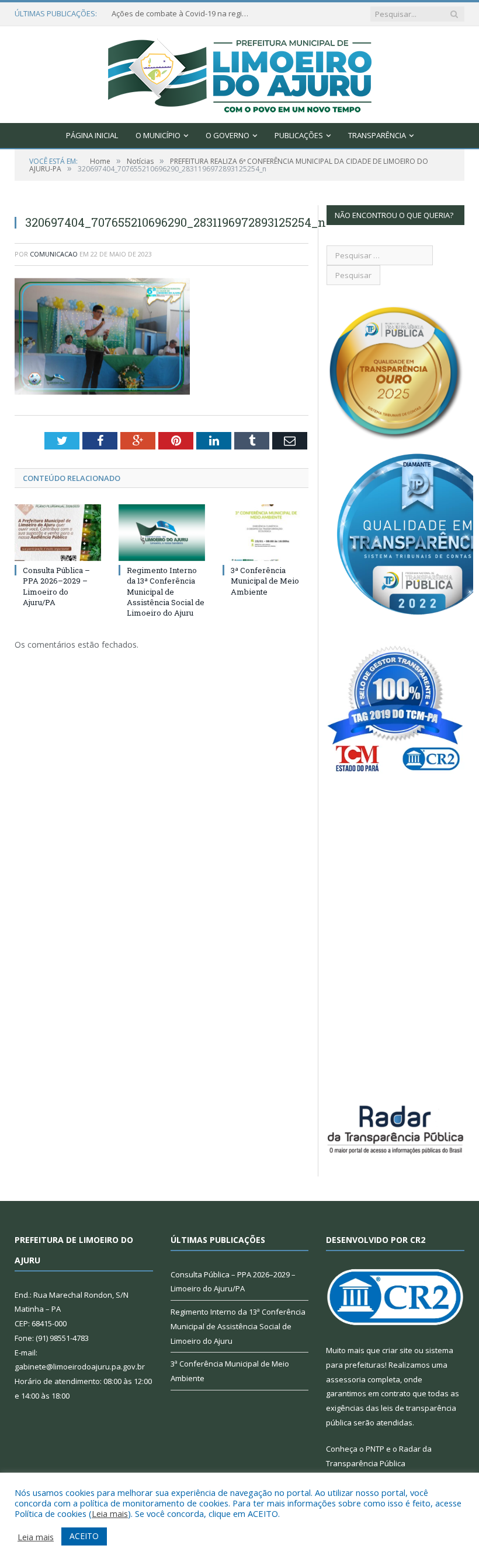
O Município (158, 135)
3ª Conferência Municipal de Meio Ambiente (265, 580)
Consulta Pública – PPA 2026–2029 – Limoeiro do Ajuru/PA (56, 586)
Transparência (377, 135)
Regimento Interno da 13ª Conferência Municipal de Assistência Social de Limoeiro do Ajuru (165, 591)
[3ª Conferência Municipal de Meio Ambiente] (266, 532)
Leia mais (110, 1513)
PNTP (375, 1448)
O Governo (227, 135)
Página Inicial (92, 135)
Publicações (299, 135)
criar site (397, 1350)
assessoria (346, 1379)
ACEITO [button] (84, 1535)
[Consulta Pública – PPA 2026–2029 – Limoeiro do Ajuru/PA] (58, 532)
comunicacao (54, 254)
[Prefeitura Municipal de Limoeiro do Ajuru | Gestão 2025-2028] (240, 72)
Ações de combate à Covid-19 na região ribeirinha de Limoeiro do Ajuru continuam (182, 14)
